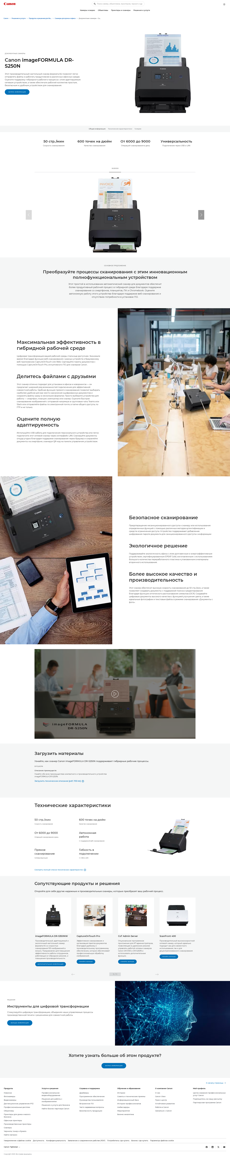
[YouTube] (224, 1147)
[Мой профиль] (224, 4)
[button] (201, 215)
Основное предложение (115, 265)
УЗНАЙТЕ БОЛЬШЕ (86, 961)
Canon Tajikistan (11, 1147)
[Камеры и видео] (96, 10)
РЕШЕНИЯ (11, 1000)
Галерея (138, 129)
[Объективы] (109, 10)
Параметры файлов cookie (162, 1141)
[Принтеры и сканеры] (131, 10)
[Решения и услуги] (151, 10)
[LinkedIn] (212, 1147)
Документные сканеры (15, 53)
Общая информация (97, 129)
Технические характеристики (120, 129)
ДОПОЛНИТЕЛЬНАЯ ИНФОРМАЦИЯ (50, 964)
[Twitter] (218, 1147)
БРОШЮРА (38, 766)
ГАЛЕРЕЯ (115, 168)
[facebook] (207, 1147)
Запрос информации (17, 92)
